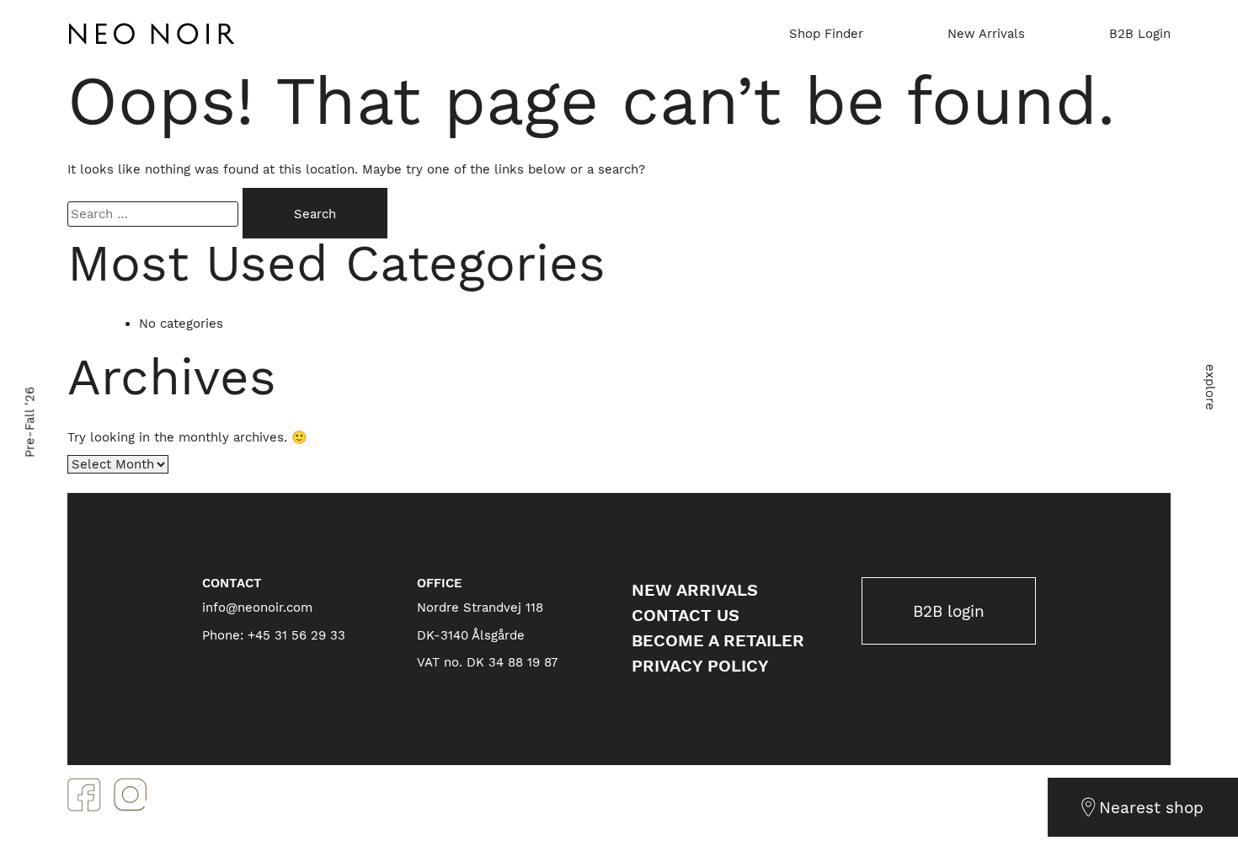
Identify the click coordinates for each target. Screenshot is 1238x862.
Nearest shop (1151, 807)
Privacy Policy (700, 666)
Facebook (84, 794)
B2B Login (1140, 33)
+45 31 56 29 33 (296, 635)
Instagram (130, 794)
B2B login (949, 611)
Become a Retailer (718, 640)
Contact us (685, 615)
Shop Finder (826, 33)
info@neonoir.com (257, 607)
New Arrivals (986, 33)
